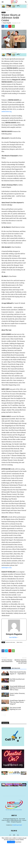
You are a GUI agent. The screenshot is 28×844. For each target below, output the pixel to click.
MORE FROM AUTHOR (16, 668)
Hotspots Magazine (7, 22)
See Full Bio (13, 637)
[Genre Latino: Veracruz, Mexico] (5, 695)
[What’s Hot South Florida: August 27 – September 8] (5, 673)
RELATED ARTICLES (6, 668)
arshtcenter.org (6, 111)
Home (2, 10)
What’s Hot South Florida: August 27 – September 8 (18, 673)
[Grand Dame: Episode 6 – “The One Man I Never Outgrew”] (5, 702)
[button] (2, 2)
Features (8, 10)
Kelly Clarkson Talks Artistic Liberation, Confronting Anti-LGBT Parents (21, 661)
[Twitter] (6, 26)
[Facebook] (2, 26)
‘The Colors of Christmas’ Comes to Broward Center (7, 660)
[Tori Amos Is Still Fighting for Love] (5, 709)
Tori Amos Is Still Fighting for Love (15, 708)
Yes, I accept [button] (11, 842)
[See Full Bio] (18, 637)
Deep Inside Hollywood (4, 674)
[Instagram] (14, 835)
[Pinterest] (9, 26)
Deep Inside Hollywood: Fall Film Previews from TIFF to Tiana (17, 688)
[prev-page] (2, 715)
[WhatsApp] (13, 26)
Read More (18, 842)
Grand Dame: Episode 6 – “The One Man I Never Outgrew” (18, 702)
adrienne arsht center (10, 642)
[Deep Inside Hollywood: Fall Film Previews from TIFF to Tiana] (5, 687)
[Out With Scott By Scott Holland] (5, 680)
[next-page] (5, 715)
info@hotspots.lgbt (17, 825)
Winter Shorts (19, 642)
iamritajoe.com (6, 567)
